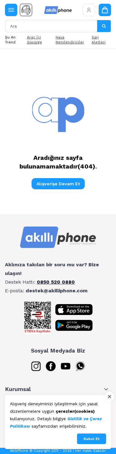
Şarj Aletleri (98, 39)
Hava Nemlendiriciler (70, 39)
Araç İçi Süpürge (34, 39)
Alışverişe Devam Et (58, 183)
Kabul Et (92, 439)
